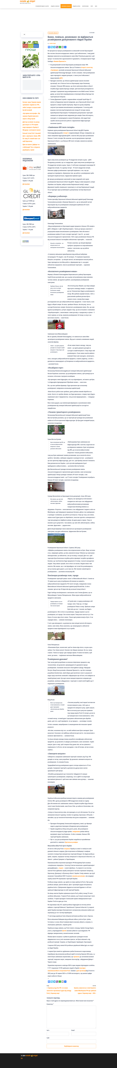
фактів (64, 931)
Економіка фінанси (66, 6)
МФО (96, 6)
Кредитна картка (76, 6)
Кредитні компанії (55, 6)
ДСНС (61, 78)
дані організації (81, 971)
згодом (61, 868)
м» (58, 70)
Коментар (50, 1004)
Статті (92, 6)
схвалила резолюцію (78, 876)
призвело (77, 957)
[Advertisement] (58, 18)
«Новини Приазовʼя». (59, 61)
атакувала (67, 849)
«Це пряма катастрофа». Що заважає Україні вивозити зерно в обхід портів (31, 116)
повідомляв (76, 831)
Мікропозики (85, 6)
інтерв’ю (66, 133)
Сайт (48, 1038)
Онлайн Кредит (52, 43)
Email (72, 1030)
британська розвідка (71, 842)
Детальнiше (26, 184)
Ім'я (48, 1030)
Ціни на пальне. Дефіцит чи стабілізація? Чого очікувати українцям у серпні (31, 147)
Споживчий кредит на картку (42, 6)
